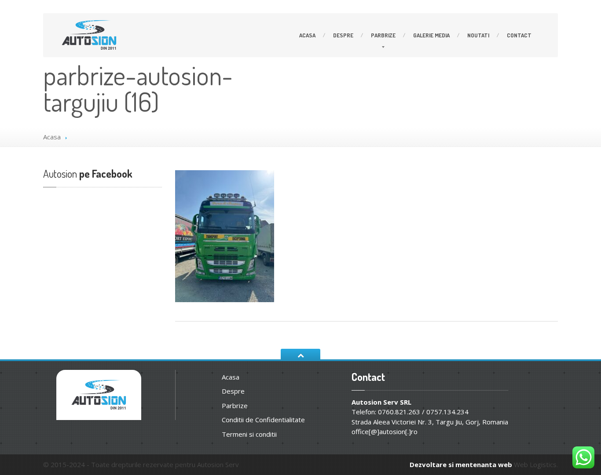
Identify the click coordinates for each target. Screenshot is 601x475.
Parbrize (383, 35)
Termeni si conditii (249, 434)
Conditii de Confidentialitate (263, 419)
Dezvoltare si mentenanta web (461, 464)
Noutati (478, 35)
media (431, 35)
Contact (519, 35)
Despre (343, 35)
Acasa (307, 35)
